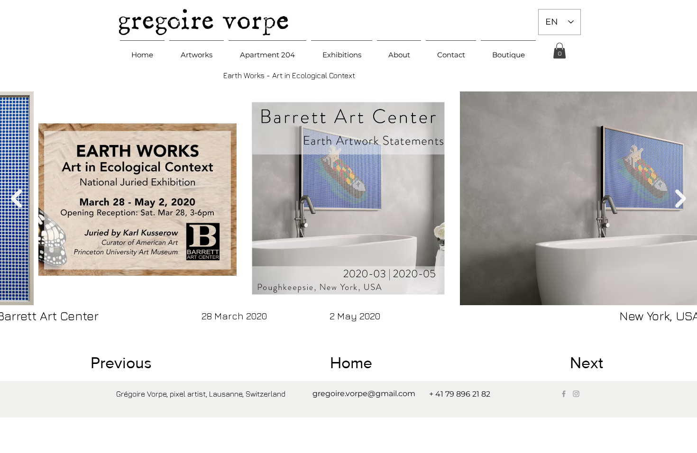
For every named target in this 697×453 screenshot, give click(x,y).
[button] (196, 50)
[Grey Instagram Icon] (576, 394)
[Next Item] (680, 198)
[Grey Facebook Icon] (563, 394)
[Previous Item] (16, 198)
